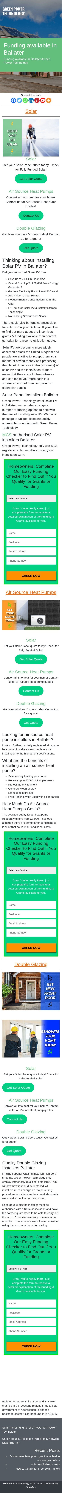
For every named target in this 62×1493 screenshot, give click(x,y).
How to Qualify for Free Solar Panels (38, 1468)
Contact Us (31, 691)
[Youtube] (42, 100)
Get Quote (31, 722)
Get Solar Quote (31, 659)
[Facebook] (13, 100)
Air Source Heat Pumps (31, 191)
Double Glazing (31, 228)
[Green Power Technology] (13, 12)
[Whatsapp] (25, 100)
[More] (48, 100)
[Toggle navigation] (57, 7)
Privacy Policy (51, 1483)
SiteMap (31, 1487)
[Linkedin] (31, 100)
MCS (7, 435)
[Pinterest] (37, 100)
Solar (31, 159)
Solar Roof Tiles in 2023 (45, 1464)
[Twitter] (19, 100)
